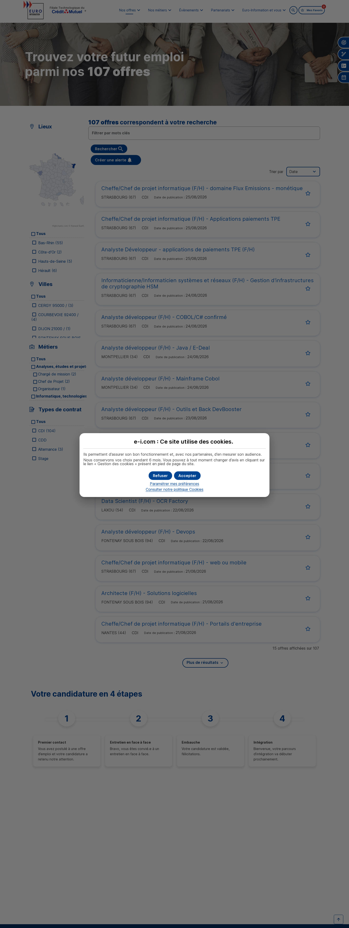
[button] (187, 475)
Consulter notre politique (174, 489)
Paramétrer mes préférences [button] (174, 483)
